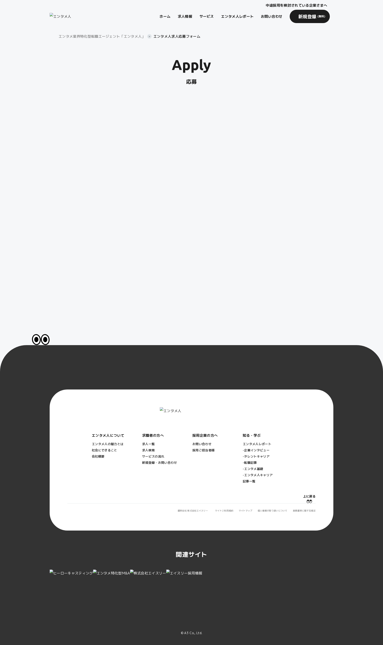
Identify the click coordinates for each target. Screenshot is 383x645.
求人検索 (148, 450)
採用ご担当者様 (203, 450)
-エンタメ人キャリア (258, 475)
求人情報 (185, 16)
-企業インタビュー (256, 450)
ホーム (165, 16)
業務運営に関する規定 (304, 510)
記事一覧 (249, 481)
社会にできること (104, 450)
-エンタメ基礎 (253, 469)
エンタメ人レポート (237, 16)
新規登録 (311, 16)
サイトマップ (245, 510)
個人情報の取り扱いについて (272, 510)
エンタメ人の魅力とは (107, 444)
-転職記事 (250, 462)
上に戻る (309, 496)
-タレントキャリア (256, 456)
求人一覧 (148, 444)
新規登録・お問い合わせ (159, 462)
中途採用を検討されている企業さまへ (296, 5)
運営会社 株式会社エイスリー (193, 510)
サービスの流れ (153, 456)
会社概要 (98, 456)
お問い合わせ (272, 16)
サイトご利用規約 (224, 510)
